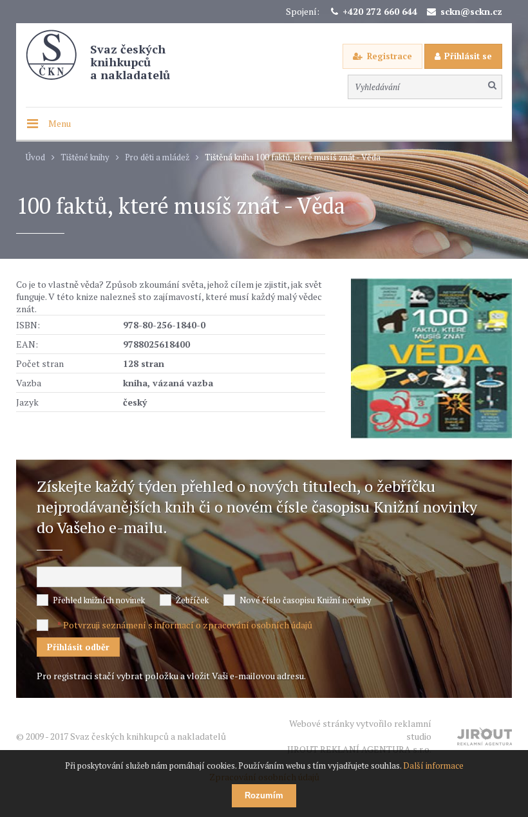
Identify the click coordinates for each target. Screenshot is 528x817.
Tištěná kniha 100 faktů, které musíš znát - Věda (293, 157)
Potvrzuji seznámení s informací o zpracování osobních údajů (187, 625)
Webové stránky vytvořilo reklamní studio (359, 736)
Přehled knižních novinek (99, 600)
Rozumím (264, 795)
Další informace (433, 765)
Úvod (35, 157)
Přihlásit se (468, 56)
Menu (59, 123)
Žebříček (192, 600)
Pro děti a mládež (157, 157)
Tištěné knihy (85, 157)
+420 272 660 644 (380, 11)
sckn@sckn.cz (471, 11)
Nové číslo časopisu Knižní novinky (306, 600)
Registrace (389, 56)
